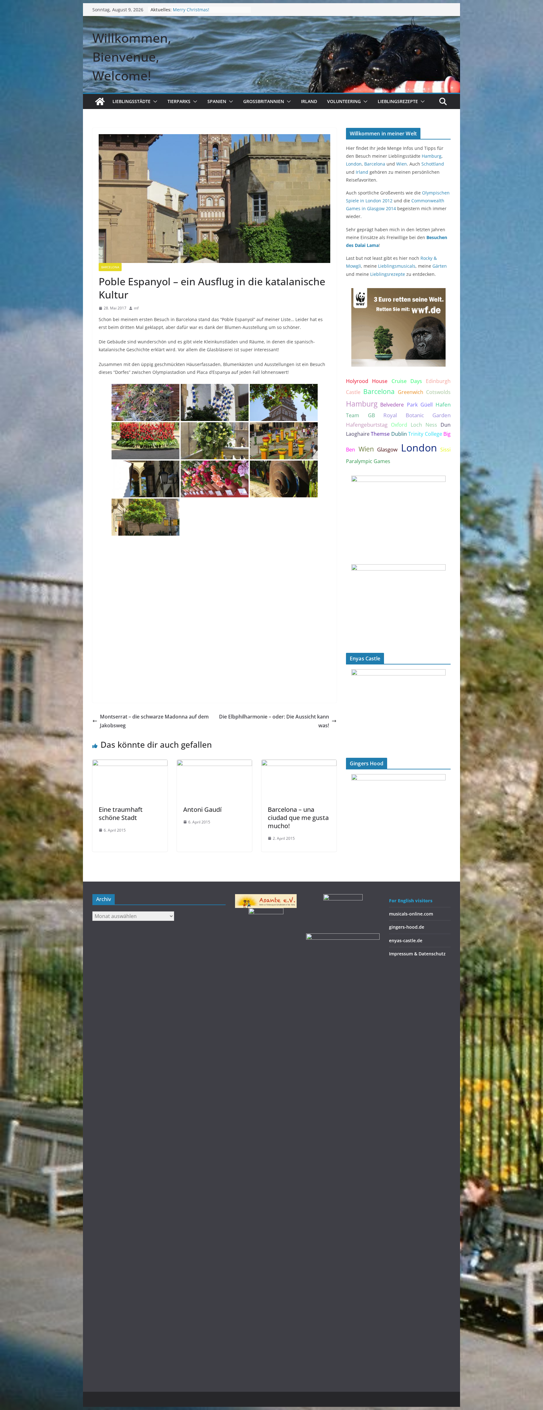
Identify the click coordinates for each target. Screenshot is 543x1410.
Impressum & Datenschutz (417, 954)
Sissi (445, 449)
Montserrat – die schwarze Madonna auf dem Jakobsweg (154, 721)
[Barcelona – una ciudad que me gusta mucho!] (299, 764)
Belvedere (392, 404)
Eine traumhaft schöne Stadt (121, 813)
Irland (309, 101)
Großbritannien (263, 101)
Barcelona (110, 267)
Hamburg (432, 156)
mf (136, 308)
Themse (380, 433)
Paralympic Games (368, 461)
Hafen (443, 404)
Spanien (216, 101)
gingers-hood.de (406, 927)
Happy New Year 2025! (196, 10)
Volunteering (344, 101)
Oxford (399, 424)
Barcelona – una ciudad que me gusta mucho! (298, 817)
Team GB (360, 415)
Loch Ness (424, 424)
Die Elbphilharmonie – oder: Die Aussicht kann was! (274, 721)
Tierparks (178, 101)
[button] (154, 101)
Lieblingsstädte (131, 101)
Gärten (439, 266)
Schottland (432, 164)
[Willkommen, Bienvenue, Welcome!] (99, 101)
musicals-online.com (411, 914)
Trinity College (425, 433)
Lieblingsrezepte (398, 101)
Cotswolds (438, 392)
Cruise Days (407, 381)
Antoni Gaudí (202, 809)
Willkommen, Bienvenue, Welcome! (131, 56)
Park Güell (420, 404)
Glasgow (387, 449)
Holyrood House (366, 381)
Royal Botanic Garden (417, 415)
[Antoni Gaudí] (214, 764)
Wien (401, 164)
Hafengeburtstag (366, 424)
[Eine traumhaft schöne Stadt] (129, 764)
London (354, 164)
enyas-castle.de (405, 940)
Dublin (399, 433)
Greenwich (410, 392)
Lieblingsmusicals (396, 266)
